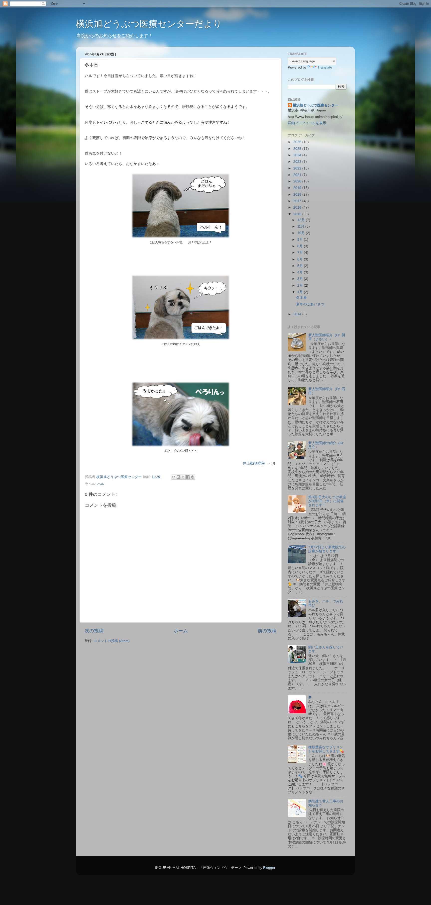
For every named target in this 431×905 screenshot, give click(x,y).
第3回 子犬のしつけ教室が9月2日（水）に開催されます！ (327, 501)
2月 (300, 285)
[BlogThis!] (178, 477)
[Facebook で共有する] (187, 477)
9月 (300, 240)
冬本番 (301, 298)
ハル (100, 484)
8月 (300, 246)
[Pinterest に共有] (192, 477)
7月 (300, 252)
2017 (297, 201)
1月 (300, 292)
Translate (325, 67)
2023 (297, 162)
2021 (297, 175)
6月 (300, 259)
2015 (297, 214)
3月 (300, 279)
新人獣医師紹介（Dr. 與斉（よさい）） (326, 337)
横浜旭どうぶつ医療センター (315, 105)
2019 (297, 188)
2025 (297, 149)
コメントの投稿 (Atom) (112, 641)
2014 (297, 314)
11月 (301, 226)
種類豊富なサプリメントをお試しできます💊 (326, 749)
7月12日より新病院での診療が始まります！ (327, 549)
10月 (301, 233)
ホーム (181, 630)
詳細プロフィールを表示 (307, 123)
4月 (300, 272)
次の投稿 (94, 630)
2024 (297, 155)
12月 (301, 220)
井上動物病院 (254, 463)
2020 (297, 181)
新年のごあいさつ (310, 304)
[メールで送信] (173, 477)
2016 (297, 207)
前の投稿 (267, 630)
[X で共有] (183, 477)
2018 (297, 194)
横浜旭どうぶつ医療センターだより (149, 24)
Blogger (269, 868)
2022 (297, 168)
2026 (297, 142)
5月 (300, 266)
